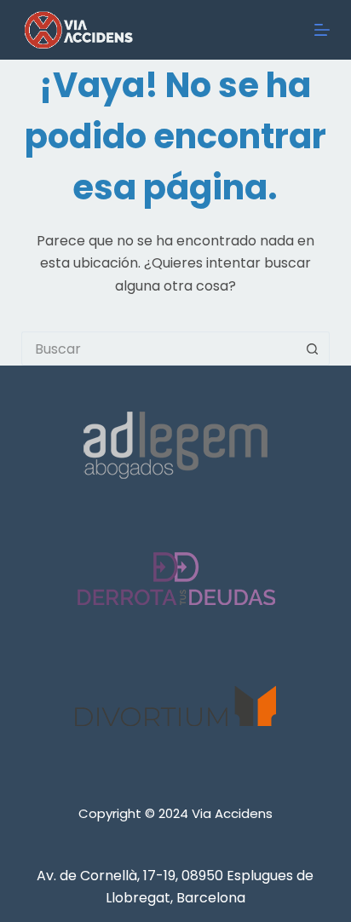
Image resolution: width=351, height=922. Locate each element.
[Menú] (322, 29)
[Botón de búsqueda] (313, 348)
